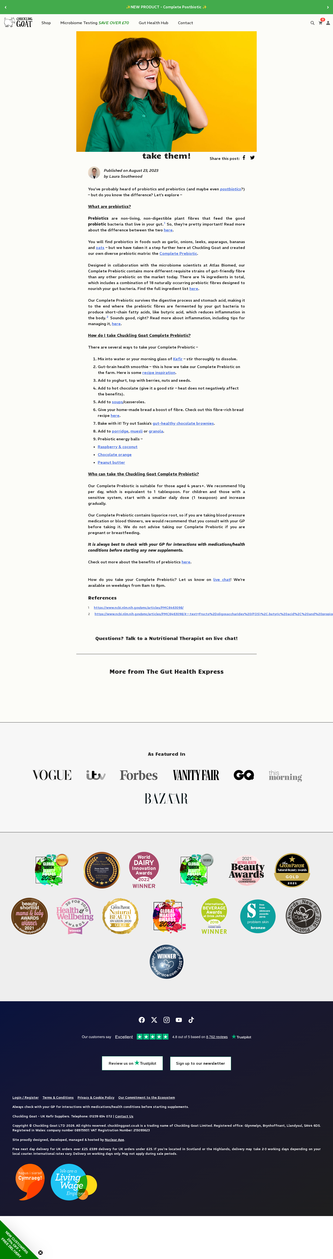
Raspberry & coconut (117, 446)
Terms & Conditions (58, 1097)
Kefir (178, 358)
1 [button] (164, 223)
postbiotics (230, 188)
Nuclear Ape (114, 1140)
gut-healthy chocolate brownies (183, 423)
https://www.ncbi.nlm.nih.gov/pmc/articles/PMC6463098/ (139, 607)
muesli (136, 431)
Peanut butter (111, 462)
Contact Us (124, 1116)
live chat (221, 579)
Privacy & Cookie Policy (96, 1097)
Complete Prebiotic (178, 253)
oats (100, 247)
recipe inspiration (158, 372)
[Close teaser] (40, 1252)
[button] (19, 1239)
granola (156, 431)
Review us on (121, 1063)
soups (117, 401)
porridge (120, 431)
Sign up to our (200, 1063)
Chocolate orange (115, 454)
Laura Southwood (125, 176)
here (168, 229)
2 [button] (107, 317)
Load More (166, 695)
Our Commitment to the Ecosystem (146, 1097)
